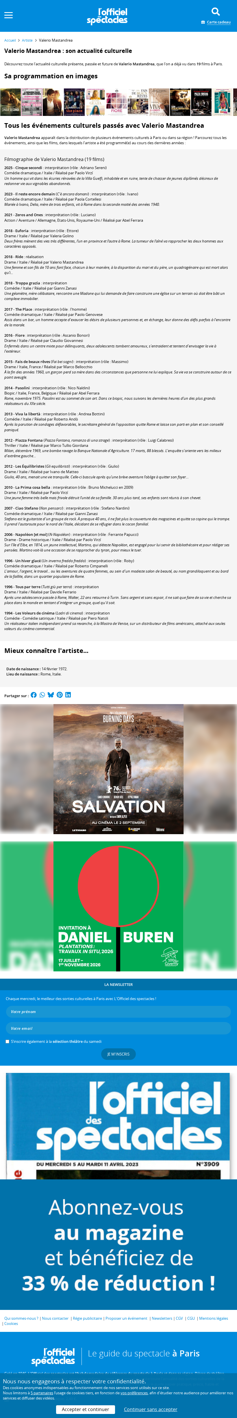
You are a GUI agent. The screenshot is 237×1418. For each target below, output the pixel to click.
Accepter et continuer (85, 1409)
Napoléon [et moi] (31, 534)
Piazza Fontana (29, 440)
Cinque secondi (28, 167)
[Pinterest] (60, 695)
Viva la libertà (27, 413)
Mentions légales (213, 1318)
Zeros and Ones (29, 214)
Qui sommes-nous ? (21, 1318)
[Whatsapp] (42, 695)
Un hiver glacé (28, 560)
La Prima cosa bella (32, 487)
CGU (191, 1318)
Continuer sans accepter (150, 1409)
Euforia (22, 230)
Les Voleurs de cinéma (35, 613)
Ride (19, 256)
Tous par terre (27, 586)
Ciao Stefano (26, 508)
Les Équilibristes (29, 466)
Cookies (11, 1323)
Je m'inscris (118, 1054)
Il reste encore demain (35, 194)
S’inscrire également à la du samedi (56, 1041)
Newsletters (162, 1318)
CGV (179, 1318)
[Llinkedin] (68, 695)
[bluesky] (51, 695)
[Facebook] (34, 695)
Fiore (20, 335)
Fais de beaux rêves (32, 361)
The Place (23, 309)
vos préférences (134, 1392)
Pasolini (22, 387)
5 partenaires (42, 1392)
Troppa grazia (27, 283)
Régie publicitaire (87, 1318)
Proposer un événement (126, 1318)
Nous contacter (55, 1318)
